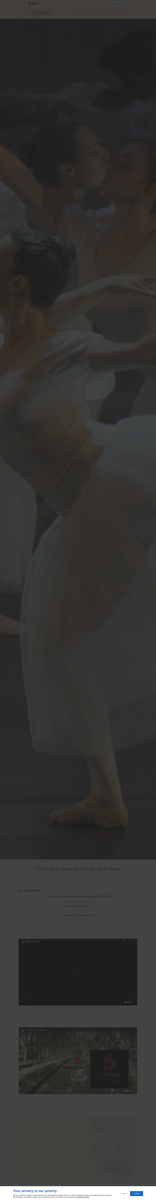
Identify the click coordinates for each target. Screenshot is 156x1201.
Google (79, 1197)
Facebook (85, 1197)
